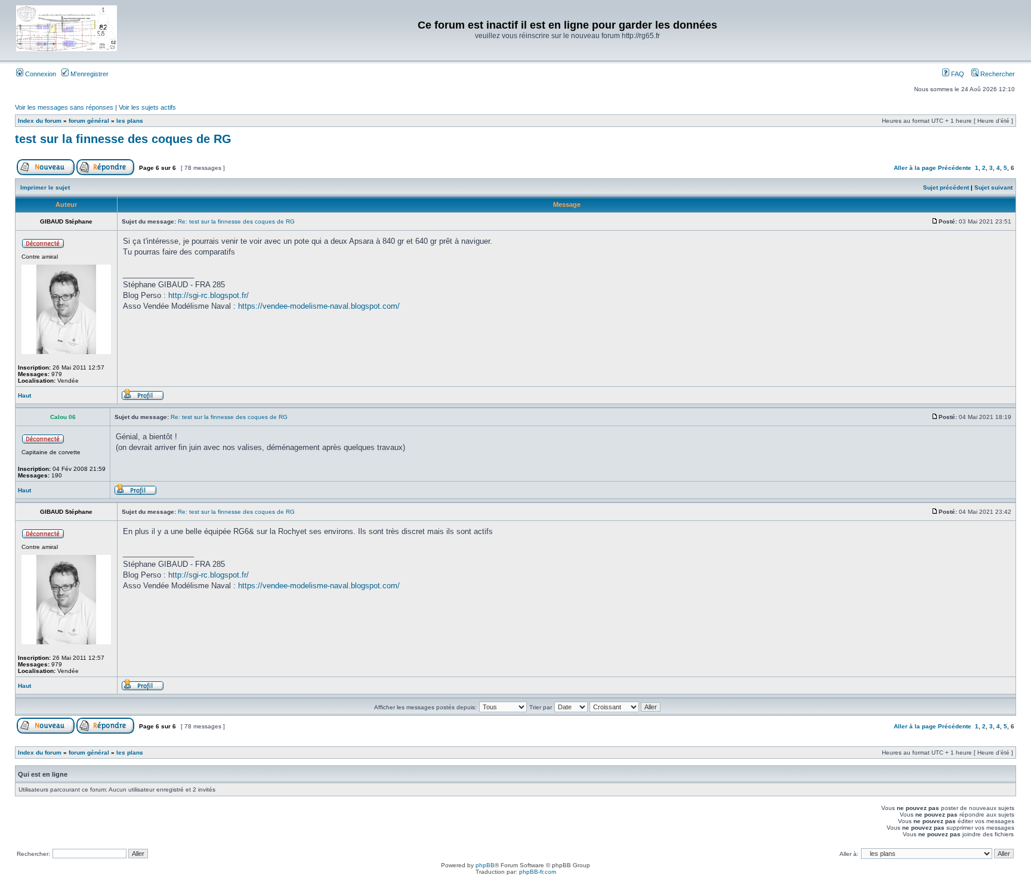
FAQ (956, 73)
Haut (24, 395)
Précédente (954, 168)
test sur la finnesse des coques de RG (123, 138)
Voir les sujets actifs (147, 107)
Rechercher (996, 73)
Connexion (39, 73)
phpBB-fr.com (537, 871)
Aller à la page (915, 168)
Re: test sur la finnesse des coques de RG (236, 221)
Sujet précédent (946, 187)
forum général (89, 120)
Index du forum (39, 120)
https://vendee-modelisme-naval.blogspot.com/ (319, 306)
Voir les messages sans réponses (64, 107)
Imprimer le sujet (45, 187)
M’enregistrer (89, 73)
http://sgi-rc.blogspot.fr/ (208, 295)
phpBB (485, 865)
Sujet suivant (993, 187)
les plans (129, 120)
